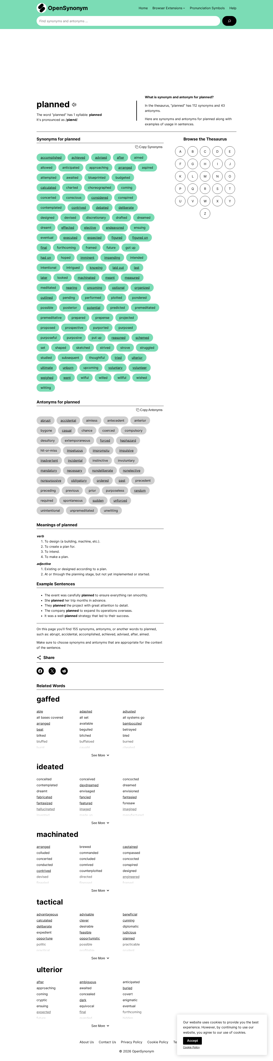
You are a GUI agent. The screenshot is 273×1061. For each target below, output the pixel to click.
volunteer (140, 368)
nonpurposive (51, 480)
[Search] (229, 21)
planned (129, 938)
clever (84, 920)
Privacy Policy (131, 1042)
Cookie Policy (157, 1042)
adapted (86, 711)
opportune (45, 938)
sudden (98, 500)
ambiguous (88, 982)
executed (70, 238)
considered (99, 198)
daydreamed (89, 785)
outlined (47, 298)
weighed (47, 378)
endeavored (115, 228)
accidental (68, 420)
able (40, 711)
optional (118, 288)
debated (102, 208)
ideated (50, 766)
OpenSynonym (68, 8)
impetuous (75, 450)
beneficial (130, 914)
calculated (48, 188)
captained (130, 847)
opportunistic (90, 938)
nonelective (131, 470)
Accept (192, 1040)
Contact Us (107, 1042)
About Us (87, 1042)
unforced (120, 500)
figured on (140, 238)
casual (67, 430)
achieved (78, 157)
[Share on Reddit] (64, 671)
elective (90, 228)
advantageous (47, 914)
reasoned (119, 338)
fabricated (44, 797)
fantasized (44, 803)
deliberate (126, 208)
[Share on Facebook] (40, 671)
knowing (96, 268)
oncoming (94, 288)
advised (101, 157)
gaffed (48, 699)
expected (94, 238)
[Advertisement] (136, 62)
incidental (75, 460)
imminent (87, 258)
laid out (118, 268)
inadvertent (49, 460)
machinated (86, 278)
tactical (50, 902)
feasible (85, 932)
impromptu (101, 450)
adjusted (129, 711)
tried (118, 358)
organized (142, 288)
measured (132, 278)
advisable (87, 914)
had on (46, 258)
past (122, 480)
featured (86, 803)
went (67, 378)
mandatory (49, 470)
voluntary (115, 368)
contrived (79, 208)
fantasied (130, 797)
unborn (68, 368)
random (140, 490)
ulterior (137, 358)
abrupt (46, 420)
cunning (129, 920)
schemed (142, 338)
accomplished (51, 157)
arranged (125, 167)
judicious (129, 932)
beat (40, 729)
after (120, 157)
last (136, 268)
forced (105, 440)
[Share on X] (52, 671)
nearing (71, 288)
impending (112, 258)
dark (83, 1000)
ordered (103, 480)
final (44, 248)
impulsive (126, 450)
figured (117, 238)
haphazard (128, 440)
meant (110, 278)
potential (93, 308)
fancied (85, 797)
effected (67, 228)
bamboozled (132, 723)
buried (127, 988)
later (44, 278)
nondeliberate (102, 470)
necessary (74, 470)
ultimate (47, 368)
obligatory (79, 480)
